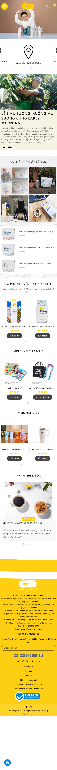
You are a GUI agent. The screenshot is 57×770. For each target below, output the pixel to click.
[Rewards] (7, 762)
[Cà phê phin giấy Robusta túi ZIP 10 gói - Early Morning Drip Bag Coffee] (8, 265)
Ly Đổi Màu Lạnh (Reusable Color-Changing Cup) (14, 449)
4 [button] (31, 36)
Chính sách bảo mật (28, 680)
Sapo (34, 713)
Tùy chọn (14, 336)
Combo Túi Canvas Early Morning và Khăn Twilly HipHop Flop (42, 388)
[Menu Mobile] (4, 6)
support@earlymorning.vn (31, 629)
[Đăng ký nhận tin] (52, 647)
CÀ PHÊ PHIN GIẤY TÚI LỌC (28, 162)
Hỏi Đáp (28, 671)
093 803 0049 (33, 626)
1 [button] (25, 36)
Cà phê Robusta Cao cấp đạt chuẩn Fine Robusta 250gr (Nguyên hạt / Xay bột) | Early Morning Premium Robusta (14, 327)
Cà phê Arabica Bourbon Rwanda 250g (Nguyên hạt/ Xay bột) (42, 327)
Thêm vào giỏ (43, 397)
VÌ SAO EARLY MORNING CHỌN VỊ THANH (22, 523)
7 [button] (33, 68)
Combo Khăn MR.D (14, 388)
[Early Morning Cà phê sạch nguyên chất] (14, 180)
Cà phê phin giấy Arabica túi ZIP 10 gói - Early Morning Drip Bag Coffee (36, 247)
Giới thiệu (28, 666)
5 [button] (29, 68)
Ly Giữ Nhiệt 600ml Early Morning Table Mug (42, 449)
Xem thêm (6, 147)
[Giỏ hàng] (54, 7)
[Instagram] (30, 707)
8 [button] (36, 68)
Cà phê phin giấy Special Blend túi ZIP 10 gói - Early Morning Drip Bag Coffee (36, 231)
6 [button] (31, 68)
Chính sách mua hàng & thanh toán (29, 688)
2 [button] (27, 36)
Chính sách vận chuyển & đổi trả (28, 684)
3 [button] (29, 36)
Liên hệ (28, 675)
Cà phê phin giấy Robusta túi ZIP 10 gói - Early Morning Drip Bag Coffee (35, 263)
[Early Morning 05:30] (28, 6)
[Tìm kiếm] (48, 7)
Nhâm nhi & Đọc (28, 475)
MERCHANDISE (28, 412)
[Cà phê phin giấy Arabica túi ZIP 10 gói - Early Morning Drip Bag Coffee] (8, 249)
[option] (28, 19)
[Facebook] (26, 707)
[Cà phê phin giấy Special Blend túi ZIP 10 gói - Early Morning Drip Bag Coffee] (8, 233)
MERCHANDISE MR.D (28, 351)
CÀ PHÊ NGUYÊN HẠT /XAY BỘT (28, 284)
